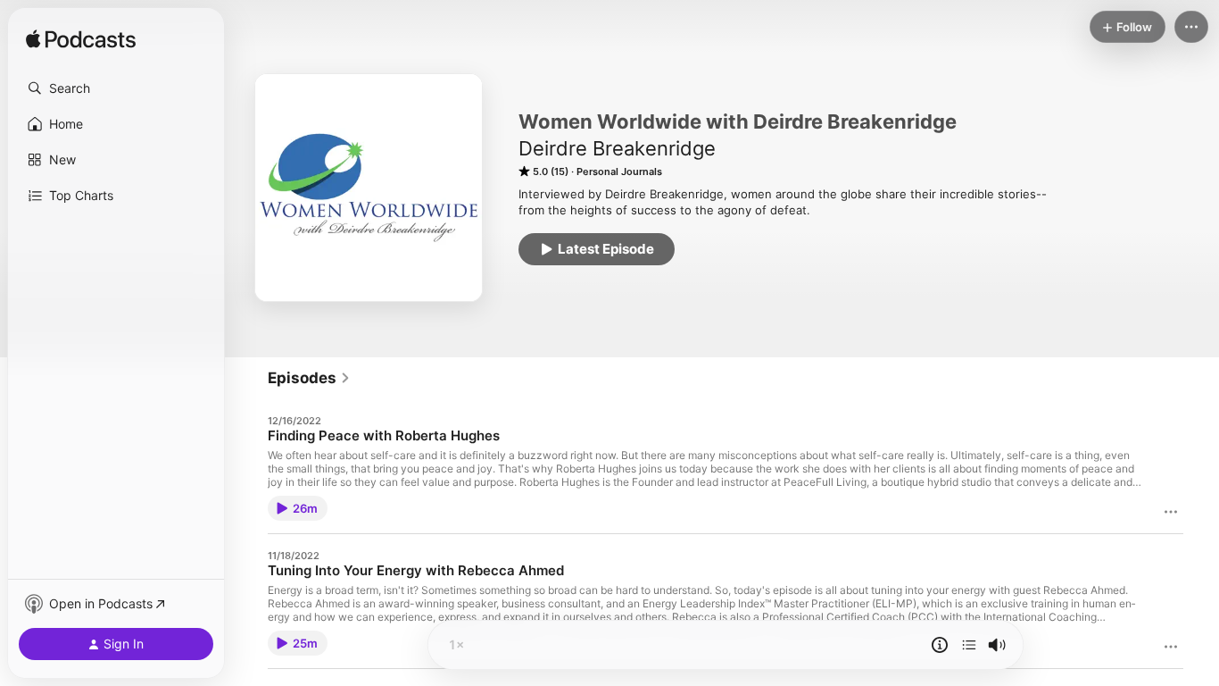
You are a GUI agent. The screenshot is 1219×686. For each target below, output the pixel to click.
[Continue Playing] (969, 644)
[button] (116, 88)
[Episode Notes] (939, 644)
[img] (81, 40)
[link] (309, 378)
